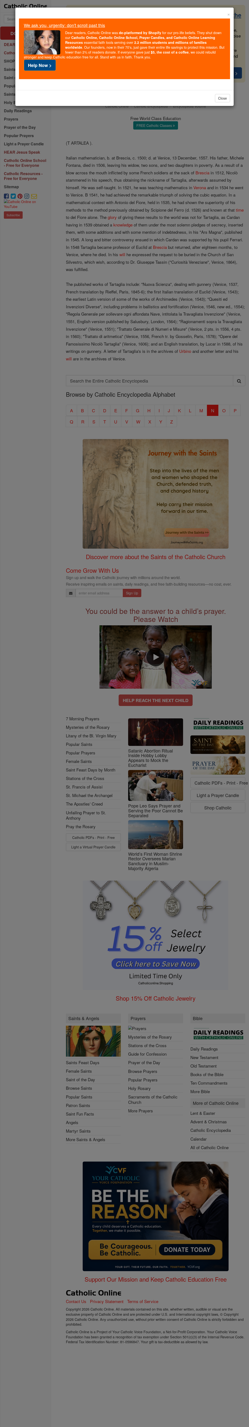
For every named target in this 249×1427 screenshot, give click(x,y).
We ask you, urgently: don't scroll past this (64, 25)
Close (222, 98)
